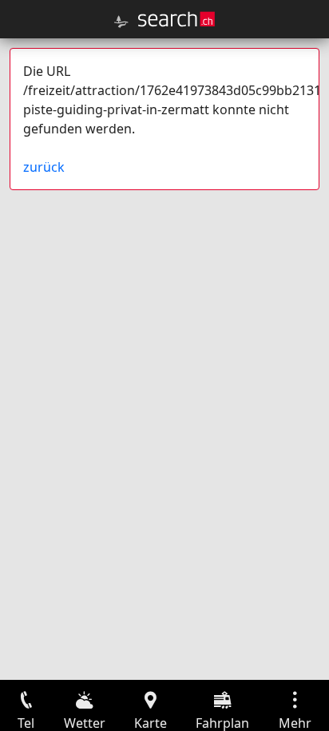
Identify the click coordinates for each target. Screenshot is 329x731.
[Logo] (176, 19)
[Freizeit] (121, 22)
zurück (44, 167)
